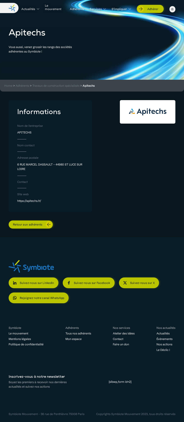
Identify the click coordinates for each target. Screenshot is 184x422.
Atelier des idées (124, 333)
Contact (118, 339)
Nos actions (164, 344)
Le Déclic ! (163, 350)
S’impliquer (119, 9)
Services (96, 9)
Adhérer (152, 9)
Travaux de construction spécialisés (55, 85)
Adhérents (77, 9)
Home (8, 85)
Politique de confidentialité (26, 344)
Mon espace (73, 339)
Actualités (28, 9)
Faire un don (121, 344)
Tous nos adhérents (78, 333)
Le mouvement (53, 7)
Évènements (164, 339)
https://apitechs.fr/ (29, 201)
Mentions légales (20, 339)
